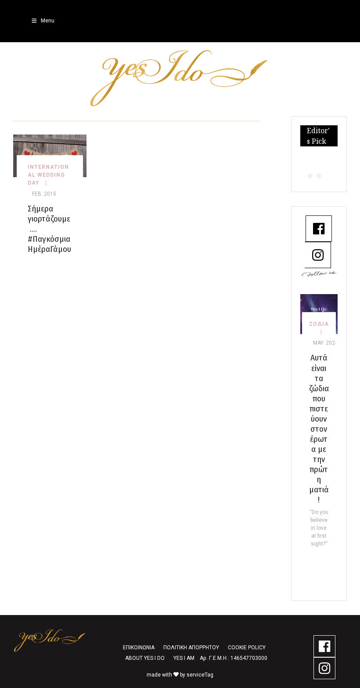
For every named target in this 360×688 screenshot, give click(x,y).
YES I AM (183, 658)
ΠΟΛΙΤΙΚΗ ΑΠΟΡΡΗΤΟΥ (191, 647)
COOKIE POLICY (247, 647)
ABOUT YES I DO (145, 658)
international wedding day (48, 175)
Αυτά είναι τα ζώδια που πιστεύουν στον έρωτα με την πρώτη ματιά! (319, 428)
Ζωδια (319, 324)
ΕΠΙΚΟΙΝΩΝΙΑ (139, 647)
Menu (47, 21)
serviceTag (200, 675)
